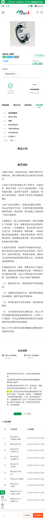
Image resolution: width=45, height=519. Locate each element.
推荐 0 (18, 414)
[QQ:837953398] (3, 2)
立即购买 (27, 515)
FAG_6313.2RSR (16, 479)
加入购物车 (38, 515)
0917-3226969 (17, 2)
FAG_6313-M (15, 444)
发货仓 (5, 69)
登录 (3, 6)
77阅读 (28, 414)
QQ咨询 (2, 500)
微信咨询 (2, 508)
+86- (34, 2)
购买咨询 (2, 492)
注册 (8, 6)
